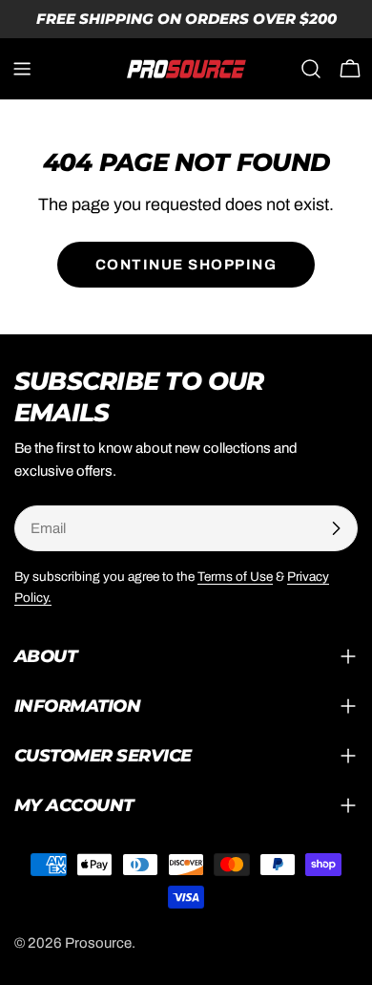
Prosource (98, 943)
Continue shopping (186, 264)
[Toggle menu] (22, 69)
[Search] (311, 69)
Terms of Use (235, 576)
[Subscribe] (336, 528)
